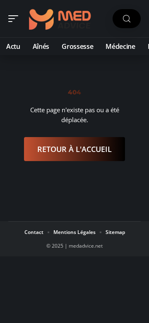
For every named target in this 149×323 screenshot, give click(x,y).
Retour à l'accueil (74, 149)
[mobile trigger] (15, 18)
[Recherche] (126, 18)
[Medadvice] (59, 18)
